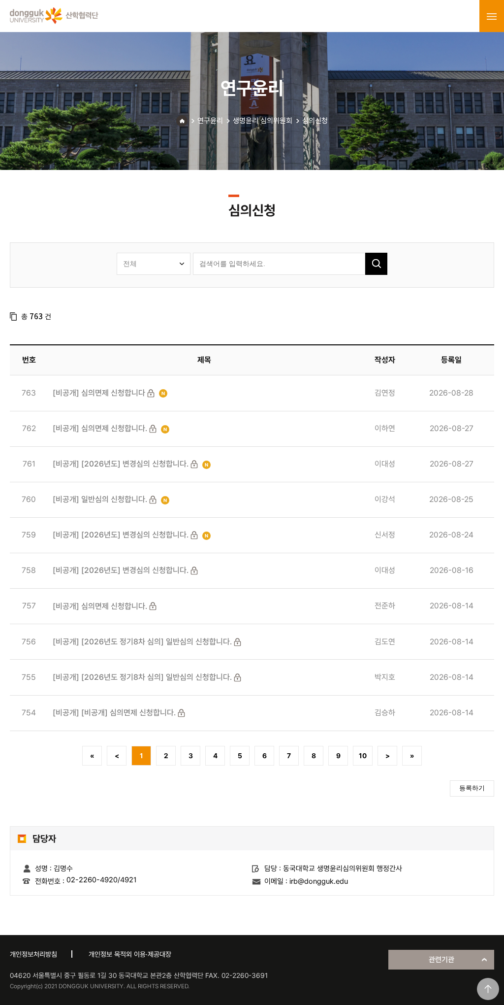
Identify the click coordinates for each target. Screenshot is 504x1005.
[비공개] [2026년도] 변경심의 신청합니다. (121, 464)
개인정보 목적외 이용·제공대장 (130, 954)
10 (363, 756)
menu (492, 16)
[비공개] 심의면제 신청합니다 (99, 393)
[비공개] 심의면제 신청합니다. (100, 428)
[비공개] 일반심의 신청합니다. (100, 499)
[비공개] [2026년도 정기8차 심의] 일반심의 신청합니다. (142, 641)
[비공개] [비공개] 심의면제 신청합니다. (114, 712)
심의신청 (315, 120)
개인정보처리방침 (33, 954)
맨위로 (488, 989)
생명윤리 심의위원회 (262, 120)
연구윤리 (210, 120)
